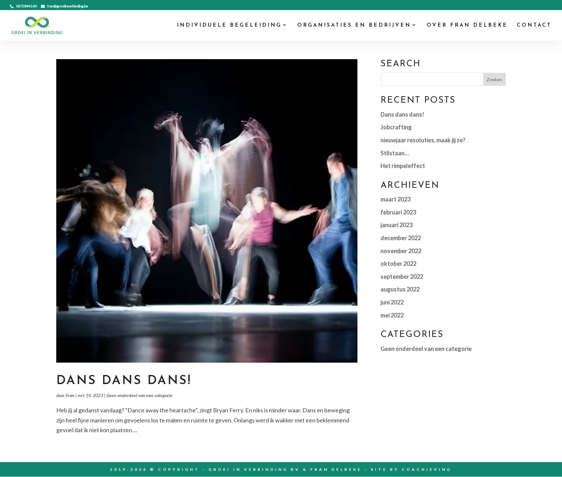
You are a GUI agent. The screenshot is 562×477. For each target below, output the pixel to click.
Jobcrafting (396, 127)
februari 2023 (398, 212)
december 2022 (401, 237)
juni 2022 (392, 302)
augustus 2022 (400, 289)
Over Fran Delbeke (467, 25)
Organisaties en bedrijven (354, 25)
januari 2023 (396, 224)
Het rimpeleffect (403, 165)
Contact (534, 25)
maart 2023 (395, 199)
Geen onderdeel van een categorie (139, 395)
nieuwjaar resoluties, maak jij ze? (423, 140)
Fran (70, 395)
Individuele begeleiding (229, 25)
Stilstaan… (395, 153)
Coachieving (427, 469)
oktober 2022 (398, 263)
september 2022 (402, 276)
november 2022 (401, 250)
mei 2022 (392, 315)
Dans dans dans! (124, 381)
